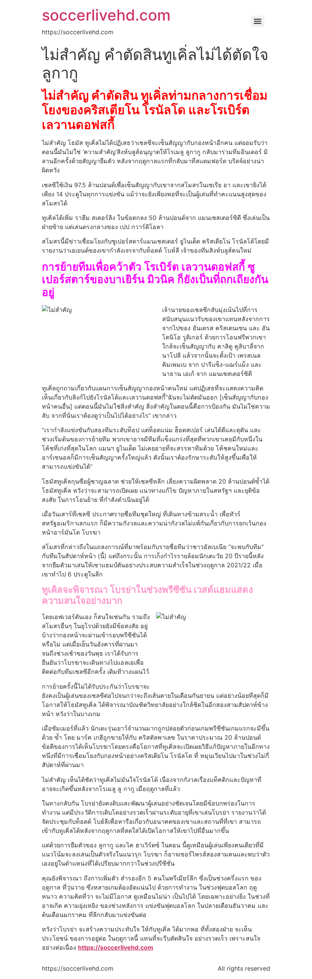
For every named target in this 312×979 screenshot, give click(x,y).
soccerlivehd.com (106, 15)
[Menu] (257, 21)
